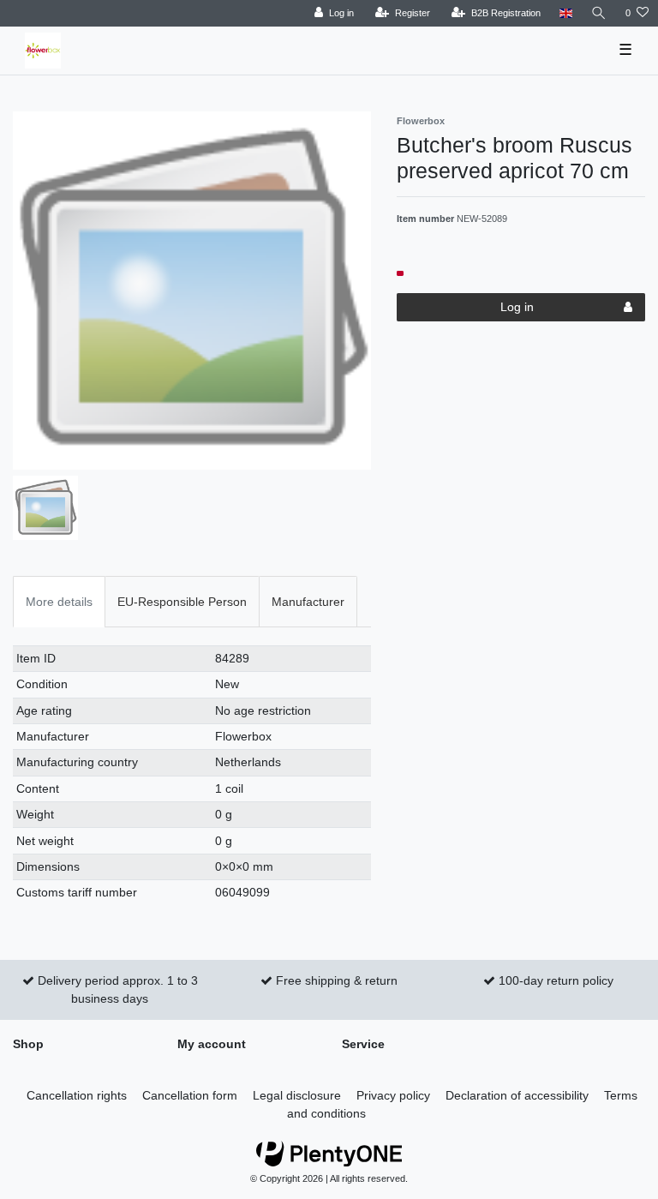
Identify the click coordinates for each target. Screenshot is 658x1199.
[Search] (599, 13)
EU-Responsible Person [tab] (182, 601)
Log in (517, 307)
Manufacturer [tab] (308, 601)
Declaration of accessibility (517, 1095)
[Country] (566, 13)
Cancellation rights (77, 1095)
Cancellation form (189, 1095)
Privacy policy (393, 1095)
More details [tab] (59, 601)
